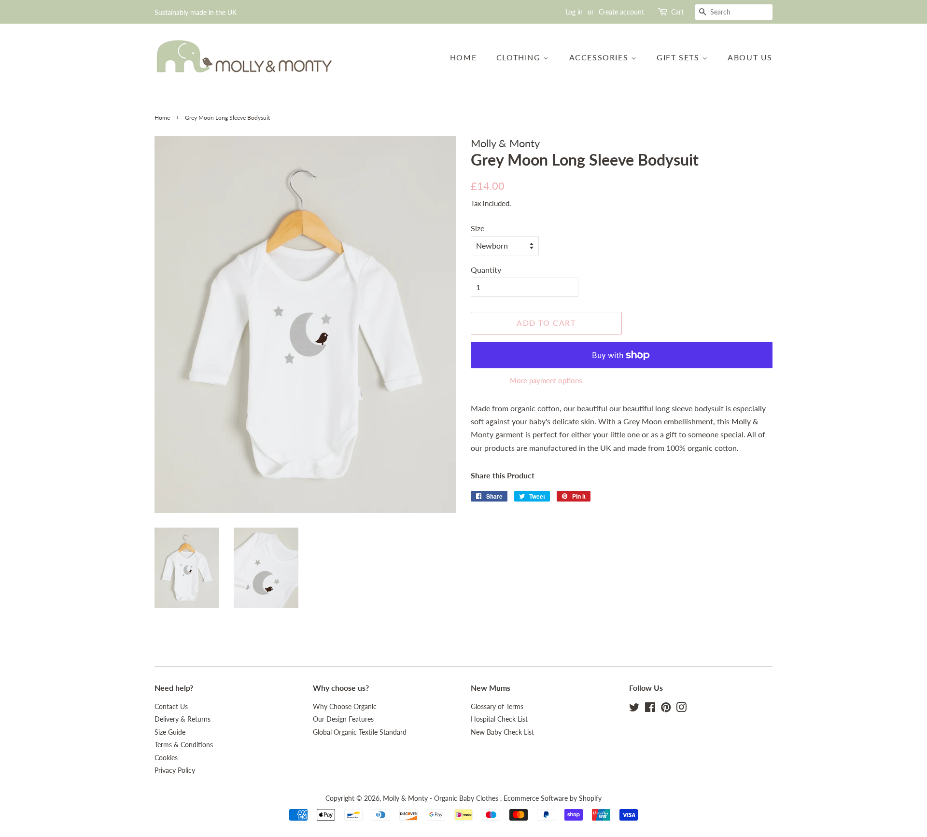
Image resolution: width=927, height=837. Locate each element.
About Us (750, 57)
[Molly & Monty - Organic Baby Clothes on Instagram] (681, 709)
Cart (677, 12)
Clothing (519, 57)
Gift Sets (679, 57)
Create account (621, 12)
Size (477, 228)
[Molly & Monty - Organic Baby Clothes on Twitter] (634, 709)
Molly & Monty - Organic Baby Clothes (441, 798)
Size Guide (169, 732)
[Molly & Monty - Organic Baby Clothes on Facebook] (650, 709)
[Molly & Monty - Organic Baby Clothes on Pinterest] (665, 709)
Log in (574, 12)
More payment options (546, 380)
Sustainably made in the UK (195, 12)
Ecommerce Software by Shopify (553, 798)
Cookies (166, 758)
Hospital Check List (499, 719)
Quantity (486, 269)
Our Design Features (343, 719)
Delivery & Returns (182, 719)
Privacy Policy (174, 770)
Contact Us (171, 707)
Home (463, 57)
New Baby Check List (502, 732)
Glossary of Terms (497, 707)
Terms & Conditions (183, 745)
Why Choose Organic (345, 707)
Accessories (600, 57)
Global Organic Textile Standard (360, 732)
